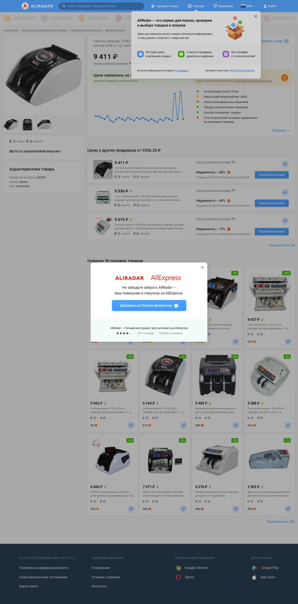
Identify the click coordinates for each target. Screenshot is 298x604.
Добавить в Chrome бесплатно (146, 305)
